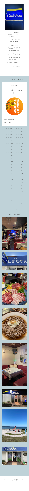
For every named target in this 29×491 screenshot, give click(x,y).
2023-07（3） (19, 182)
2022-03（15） (20, 206)
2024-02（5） (10, 173)
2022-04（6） (9, 206)
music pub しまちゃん (13, 479)
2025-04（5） (10, 152)
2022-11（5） (19, 194)
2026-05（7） (19, 131)
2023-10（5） (9, 179)
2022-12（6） (10, 194)
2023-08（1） (9, 182)
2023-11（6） (19, 176)
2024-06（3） (10, 167)
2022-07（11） (20, 200)
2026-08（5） (10, 128)
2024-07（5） (19, 164)
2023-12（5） (10, 176)
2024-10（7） (9, 161)
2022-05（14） (20, 203)
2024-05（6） (20, 167)
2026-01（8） (19, 137)
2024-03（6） (20, 170)
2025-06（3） (10, 149)
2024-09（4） (19, 161)
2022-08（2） (9, 200)
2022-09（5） (19, 197)
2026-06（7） (10, 131)
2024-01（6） (19, 173)
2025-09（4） (19, 143)
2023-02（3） (10, 191)
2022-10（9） (9, 197)
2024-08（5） (10, 164)
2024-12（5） (10, 158)
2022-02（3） (15, 209)
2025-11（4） (19, 140)
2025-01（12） (20, 155)
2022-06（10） (10, 203)
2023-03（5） (20, 188)
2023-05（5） (20, 185)
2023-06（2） (10, 185)
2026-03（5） (20, 134)
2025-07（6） (19, 146)
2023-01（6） (19, 191)
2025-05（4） (20, 149)
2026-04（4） (10, 134)
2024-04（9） (10, 170)
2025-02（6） (9, 155)
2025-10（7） (9, 143)
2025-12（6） (10, 140)
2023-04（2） (10, 188)
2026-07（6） (19, 128)
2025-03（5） (20, 152)
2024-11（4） (19, 158)
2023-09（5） (19, 179)
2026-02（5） (10, 137)
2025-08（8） (10, 146)
